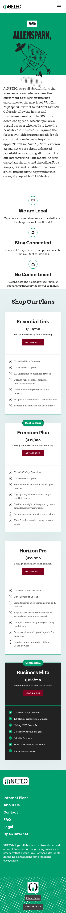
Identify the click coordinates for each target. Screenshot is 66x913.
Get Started (33, 342)
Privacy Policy (33, 898)
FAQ (7, 820)
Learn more (33, 693)
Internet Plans (16, 798)
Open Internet (16, 834)
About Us (12, 805)
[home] (12, 6)
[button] (59, 6)
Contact (11, 812)
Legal (8, 827)
